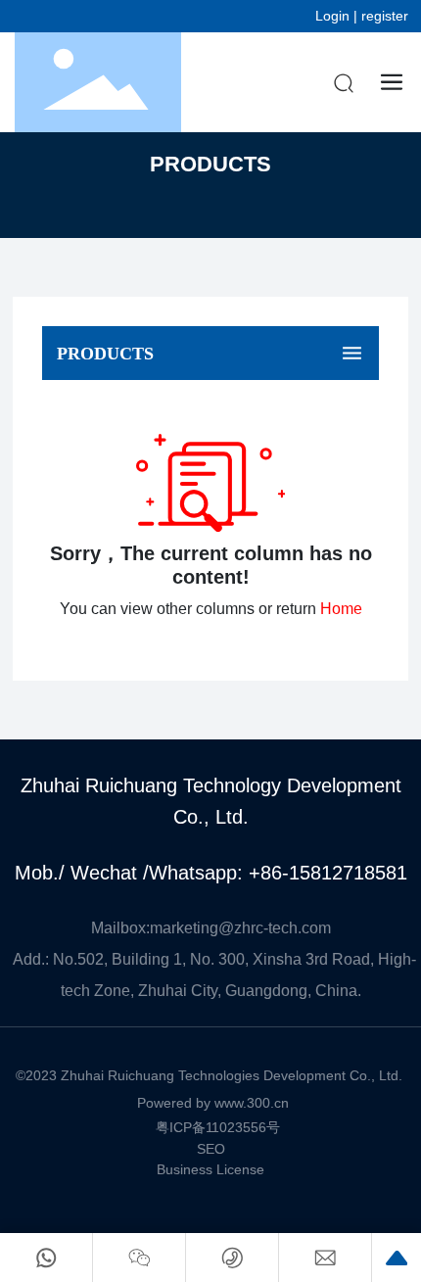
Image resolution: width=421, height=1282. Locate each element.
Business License (210, 1169)
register (384, 16)
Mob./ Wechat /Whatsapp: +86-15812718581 (211, 872)
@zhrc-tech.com (274, 928)
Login (334, 16)
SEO (211, 1149)
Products (210, 164)
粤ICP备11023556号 (218, 1127)
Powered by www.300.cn (213, 1103)
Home (341, 608)
